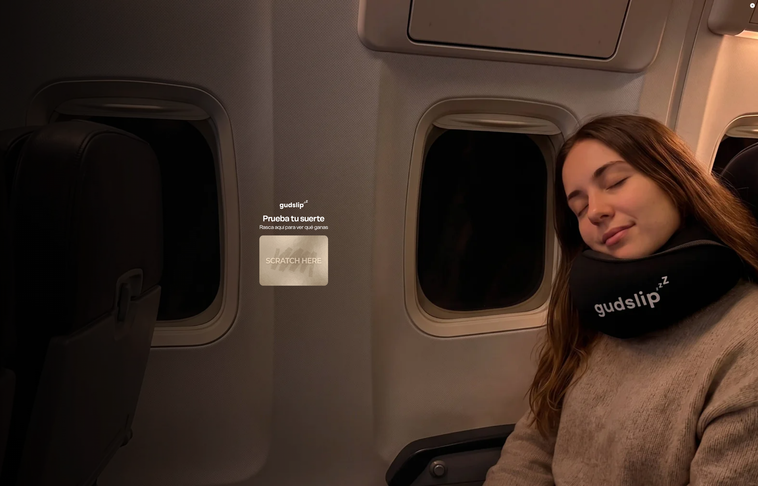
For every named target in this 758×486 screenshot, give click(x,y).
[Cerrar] (752, 5)
